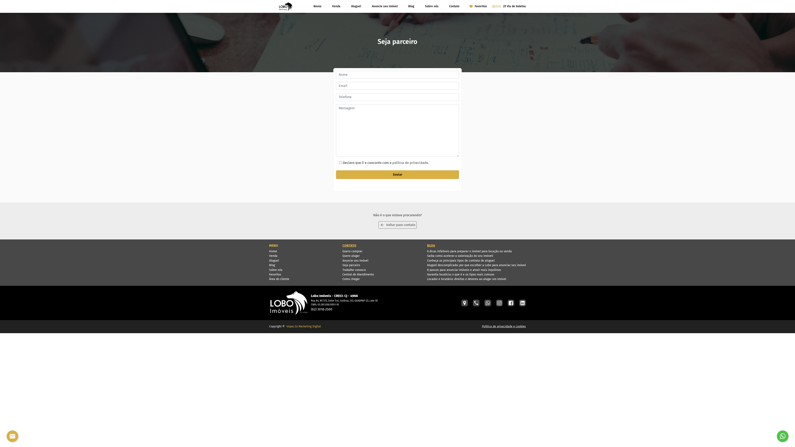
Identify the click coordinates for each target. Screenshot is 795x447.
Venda (336, 6)
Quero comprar (352, 251)
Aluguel (356, 6)
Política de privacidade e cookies (504, 326)
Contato (454, 6)
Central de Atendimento (358, 274)
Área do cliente (279, 279)
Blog (411, 6)
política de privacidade (410, 163)
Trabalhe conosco (354, 270)
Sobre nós (431, 6)
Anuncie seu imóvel (385, 6)
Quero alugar (351, 256)
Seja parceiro (351, 265)
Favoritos (275, 274)
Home (273, 251)
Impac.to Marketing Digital (303, 326)
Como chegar (351, 279)
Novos (317, 6)
